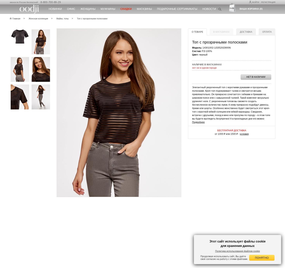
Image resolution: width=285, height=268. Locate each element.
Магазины (144, 8)
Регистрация (268, 2)
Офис (71, 8)
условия (244, 134)
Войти (255, 2)
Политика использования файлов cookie (237, 251)
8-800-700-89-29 (51, 2)
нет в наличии (255, 77)
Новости (209, 8)
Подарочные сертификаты (177, 8)
